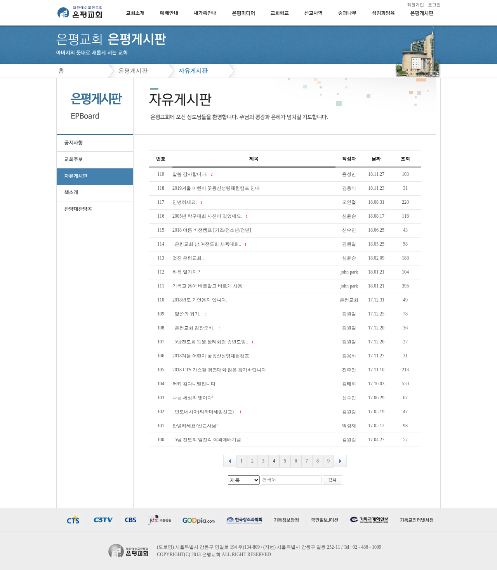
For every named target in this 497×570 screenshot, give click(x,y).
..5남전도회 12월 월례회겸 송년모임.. (210, 342)
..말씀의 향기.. (187, 314)
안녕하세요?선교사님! (195, 425)
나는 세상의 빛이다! (193, 397)
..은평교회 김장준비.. (194, 328)
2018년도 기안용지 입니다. (200, 300)
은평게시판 (133, 71)
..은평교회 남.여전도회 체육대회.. (207, 244)
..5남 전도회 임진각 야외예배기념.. (208, 439)
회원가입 (415, 4)
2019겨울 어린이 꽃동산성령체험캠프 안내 (216, 188)
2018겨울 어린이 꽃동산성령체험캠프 (211, 356)
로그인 (434, 4)
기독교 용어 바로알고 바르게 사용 (207, 286)
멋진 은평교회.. (188, 258)
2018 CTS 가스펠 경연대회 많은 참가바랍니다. (220, 369)
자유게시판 (193, 71)
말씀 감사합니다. (190, 174)
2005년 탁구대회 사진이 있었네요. (207, 216)
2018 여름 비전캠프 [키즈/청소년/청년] (212, 230)
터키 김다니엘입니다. (195, 383)
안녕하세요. (185, 202)
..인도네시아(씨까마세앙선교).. (204, 411)
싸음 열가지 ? (186, 272)
